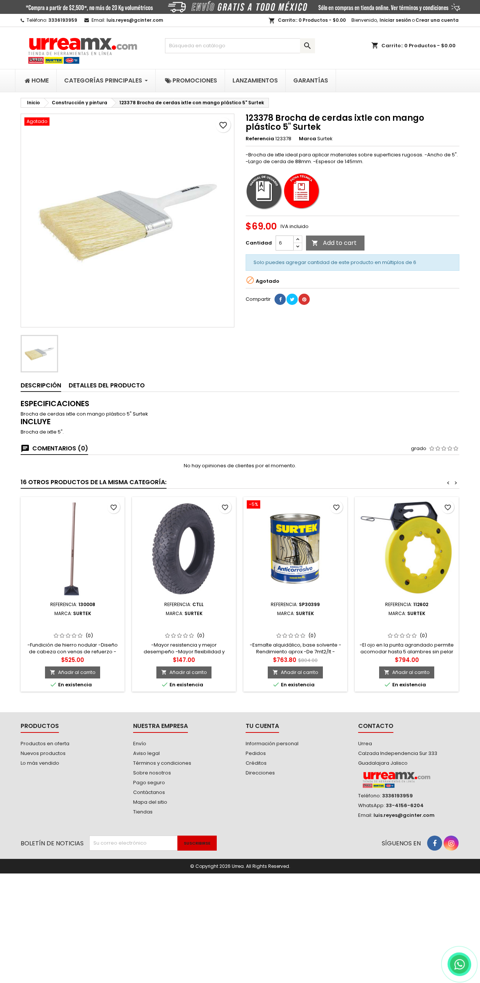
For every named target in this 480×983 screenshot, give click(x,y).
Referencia (260, 138)
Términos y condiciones (162, 763)
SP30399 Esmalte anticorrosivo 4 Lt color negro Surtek (295, 625)
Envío (139, 743)
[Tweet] (292, 299)
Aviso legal (146, 753)
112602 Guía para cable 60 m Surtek (407, 625)
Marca (307, 138)
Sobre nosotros (152, 772)
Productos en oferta (45, 743)
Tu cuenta (262, 726)
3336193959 (62, 20)
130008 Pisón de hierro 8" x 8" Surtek (73, 625)
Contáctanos (149, 792)
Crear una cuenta (437, 20)
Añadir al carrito (72, 672)
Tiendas (143, 811)
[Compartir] (280, 299)
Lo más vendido (40, 763)
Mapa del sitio (150, 802)
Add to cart (334, 243)
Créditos (256, 763)
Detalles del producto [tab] (107, 385)
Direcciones (260, 772)
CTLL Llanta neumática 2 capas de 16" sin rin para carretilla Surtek (184, 628)
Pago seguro (149, 782)
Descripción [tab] (41, 385)
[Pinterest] (304, 299)
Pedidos (256, 753)
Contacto (375, 726)
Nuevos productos (43, 753)
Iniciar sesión (395, 20)
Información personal (272, 743)
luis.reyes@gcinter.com (134, 20)
